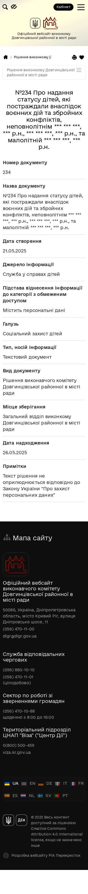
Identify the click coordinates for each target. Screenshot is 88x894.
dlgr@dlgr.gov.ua (20, 636)
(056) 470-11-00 (18, 629)
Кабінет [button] (63, 7)
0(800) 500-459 (18, 745)
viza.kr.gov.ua (17, 752)
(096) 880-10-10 (18, 669)
